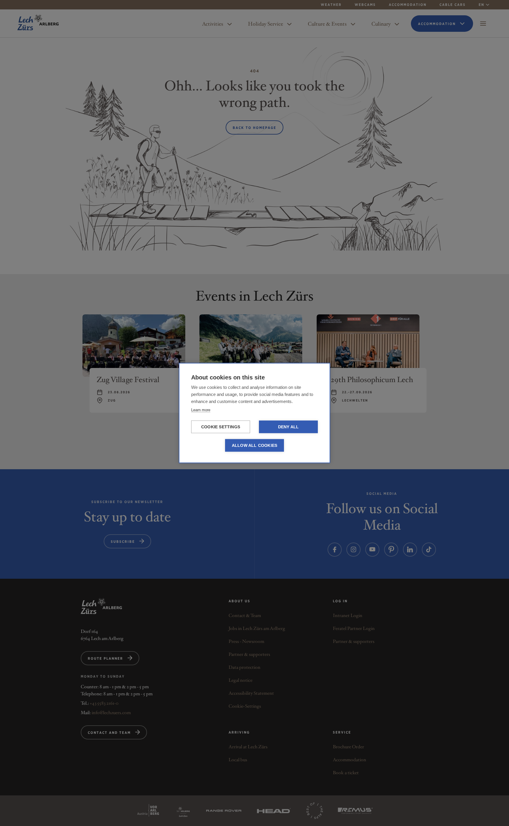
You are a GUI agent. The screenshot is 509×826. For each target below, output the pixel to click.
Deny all (288, 427)
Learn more (200, 410)
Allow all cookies (254, 445)
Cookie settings (220, 427)
